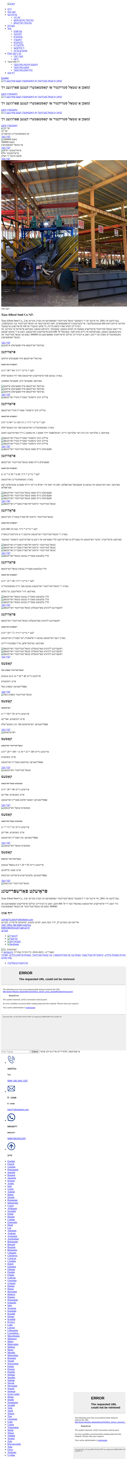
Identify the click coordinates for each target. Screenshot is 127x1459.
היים (9, 9)
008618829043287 (15, 928)
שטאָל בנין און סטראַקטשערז (67, 955)
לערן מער (5, 136)
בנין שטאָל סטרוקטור (42, 955)
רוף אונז (11, 72)
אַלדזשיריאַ (19, 45)
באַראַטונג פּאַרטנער (23, 70)
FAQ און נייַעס (14, 53)
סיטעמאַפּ (8, 952)
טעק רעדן (18, 56)
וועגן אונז (11, 11)
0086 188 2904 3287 (16, 925)
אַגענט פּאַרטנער (21, 67)
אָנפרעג (4, 930)
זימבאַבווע (18, 42)
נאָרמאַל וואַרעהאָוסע (24, 20)
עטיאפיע (18, 31)
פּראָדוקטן (12, 14)
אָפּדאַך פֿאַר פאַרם (6, 956)
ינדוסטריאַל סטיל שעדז (93, 955)
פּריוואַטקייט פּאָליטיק (17, 963)
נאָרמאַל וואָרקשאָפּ (23, 23)
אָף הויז (17, 17)
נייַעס (16, 59)
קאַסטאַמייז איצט (9, 94)
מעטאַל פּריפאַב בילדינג (20, 955)
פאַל (9, 28)
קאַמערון (18, 39)
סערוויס (11, 25)
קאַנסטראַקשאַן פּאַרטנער (26, 64)
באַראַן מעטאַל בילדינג (115, 955)
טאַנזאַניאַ (18, 36)
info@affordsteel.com (17, 919)
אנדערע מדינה (20, 50)
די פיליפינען (19, 48)
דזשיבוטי (18, 34)
